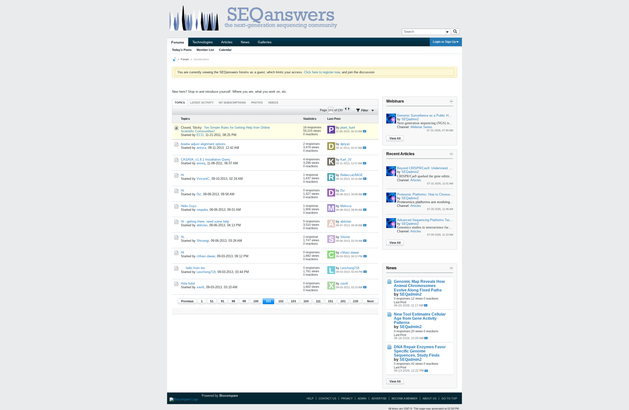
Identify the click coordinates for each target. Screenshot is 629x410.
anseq (201, 163)
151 (330, 301)
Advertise (379, 398)
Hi (182, 175)
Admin (362, 398)
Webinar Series (421, 127)
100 (255, 301)
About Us (429, 398)
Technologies (202, 42)
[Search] (455, 32)
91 (222, 301)
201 (343, 301)
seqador (202, 210)
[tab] (179, 102)
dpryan (345, 144)
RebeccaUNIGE (351, 175)
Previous (187, 301)
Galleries (265, 42)
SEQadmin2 (410, 119)
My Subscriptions (232, 102)
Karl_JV (346, 159)
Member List (205, 50)
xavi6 (200, 287)
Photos (257, 102)
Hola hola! (188, 283)
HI (182, 252)
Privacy (347, 398)
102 (281, 301)
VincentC (203, 179)
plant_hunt (347, 127)
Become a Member (404, 398)
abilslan (202, 225)
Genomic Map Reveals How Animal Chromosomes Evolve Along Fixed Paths (419, 285)
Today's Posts (182, 50)
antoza (201, 148)
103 (293, 301)
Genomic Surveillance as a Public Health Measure (433, 115)
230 (355, 301)
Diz (199, 194)
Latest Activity (202, 102)
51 (212, 301)
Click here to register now (322, 72)
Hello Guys (189, 206)
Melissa (345, 206)
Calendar (225, 50)
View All (394, 138)
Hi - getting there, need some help (205, 221)
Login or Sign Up (444, 42)
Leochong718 (206, 272)
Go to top (449, 398)
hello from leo (195, 268)
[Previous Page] (345, 108)
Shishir (345, 237)
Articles (226, 42)
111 (318, 301)
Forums (177, 42)
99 (244, 301)
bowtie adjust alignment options (203, 144)
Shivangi (203, 241)
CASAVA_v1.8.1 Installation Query (205, 159)
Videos (273, 102)
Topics (180, 102)
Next (370, 301)
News (245, 42)
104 (306, 301)
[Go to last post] (364, 131)
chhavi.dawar (206, 256)
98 (233, 301)
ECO (200, 135)
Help (310, 398)
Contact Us (327, 398)
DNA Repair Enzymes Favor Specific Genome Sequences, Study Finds (420, 351)
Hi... (184, 237)
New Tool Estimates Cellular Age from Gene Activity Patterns (420, 318)
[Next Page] (348, 108)
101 (268, 301)
